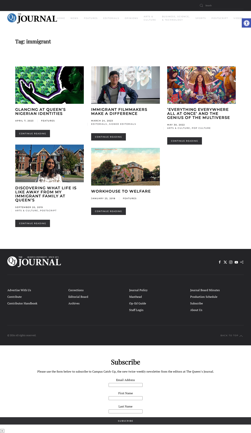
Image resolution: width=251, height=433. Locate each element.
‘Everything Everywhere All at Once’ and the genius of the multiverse (198, 113)
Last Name (125, 406)
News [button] (74, 18)
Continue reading (32, 133)
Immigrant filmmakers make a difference (119, 111)
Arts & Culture (178, 128)
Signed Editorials (122, 124)
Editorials (99, 124)
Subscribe (196, 303)
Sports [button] (201, 18)
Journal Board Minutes (205, 290)
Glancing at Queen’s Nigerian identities (40, 111)
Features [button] (91, 18)
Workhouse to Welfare (121, 191)
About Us (196, 310)
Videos (239, 18)
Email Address (125, 380)
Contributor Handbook (22, 303)
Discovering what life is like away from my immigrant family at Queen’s (46, 194)
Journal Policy (138, 290)
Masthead (135, 297)
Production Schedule (203, 297)
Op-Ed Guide (137, 303)
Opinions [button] (131, 18)
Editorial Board (78, 297)
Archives (74, 303)
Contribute (14, 297)
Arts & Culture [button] (150, 18)
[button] (246, 23)
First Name (125, 393)
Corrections (76, 290)
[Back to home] (32, 18)
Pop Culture (201, 128)
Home (61, 18)
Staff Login (136, 310)
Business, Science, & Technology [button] (176, 18)
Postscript (219, 18)
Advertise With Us (19, 290)
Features (48, 120)
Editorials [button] (111, 18)
